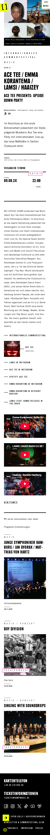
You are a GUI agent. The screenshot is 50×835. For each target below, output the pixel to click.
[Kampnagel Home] (4, 6)
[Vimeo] (39, 806)
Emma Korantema (20, 519)
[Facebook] (6, 806)
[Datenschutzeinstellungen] (5, 830)
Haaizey (35, 519)
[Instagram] (13, 806)
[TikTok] (26, 806)
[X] (19, 806)
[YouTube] (33, 806)
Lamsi (30, 519)
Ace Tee (10, 519)
